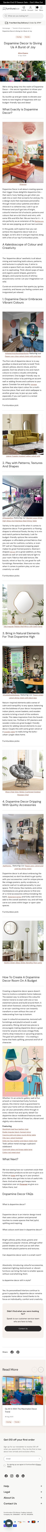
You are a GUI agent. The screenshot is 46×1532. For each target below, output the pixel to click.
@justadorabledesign (11, 695)
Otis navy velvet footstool (12, 1138)
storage (34, 384)
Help (22, 1493)
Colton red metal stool (11, 1152)
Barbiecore (39, 221)
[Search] (6, 16)
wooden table (9, 732)
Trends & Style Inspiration (21, 28)
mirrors (12, 552)
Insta (13, 1175)
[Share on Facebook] (12, 1352)
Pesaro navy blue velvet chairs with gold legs (23, 356)
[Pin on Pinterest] (17, 1352)
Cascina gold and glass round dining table (19, 1135)
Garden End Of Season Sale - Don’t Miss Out (23, 2)
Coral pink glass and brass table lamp (17, 1149)
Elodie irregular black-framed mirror (16, 1132)
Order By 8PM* (25, 23)
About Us (22, 1505)
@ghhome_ (7, 866)
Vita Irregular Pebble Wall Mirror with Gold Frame (23, 626)
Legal (22, 1499)
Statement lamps (14, 897)
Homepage (6, 28)
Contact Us (23, 1328)
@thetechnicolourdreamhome (17, 353)
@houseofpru (7, 518)
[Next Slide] (41, 1369)
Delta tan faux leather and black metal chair (19, 1141)
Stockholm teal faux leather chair (15, 1129)
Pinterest (23, 1184)
